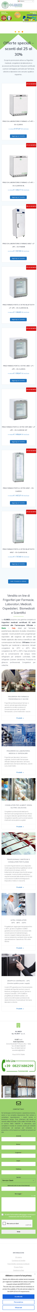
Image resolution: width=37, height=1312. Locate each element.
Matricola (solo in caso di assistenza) (18, 1185)
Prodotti (19, 718)
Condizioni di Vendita (18, 1260)
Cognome (18, 1152)
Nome (18, 1144)
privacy (24, 1214)
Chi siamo (18, 1257)
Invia (18, 1232)
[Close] (35, 1274)
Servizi (18, 1177)
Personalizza (18, 1302)
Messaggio (18, 1194)
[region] (18, 1292)
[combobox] (18, 1180)
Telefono (18, 1169)
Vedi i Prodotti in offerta (18, 581)
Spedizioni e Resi (18, 1270)
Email (18, 1161)
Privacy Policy (18, 1267)
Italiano (22, 1)
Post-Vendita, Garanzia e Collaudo (18, 1264)
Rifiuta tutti (18, 1307)
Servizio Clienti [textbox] (7, 1180)
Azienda (18, 1136)
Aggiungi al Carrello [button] (18, 136)
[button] (15, 32)
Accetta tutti (18, 1296)
